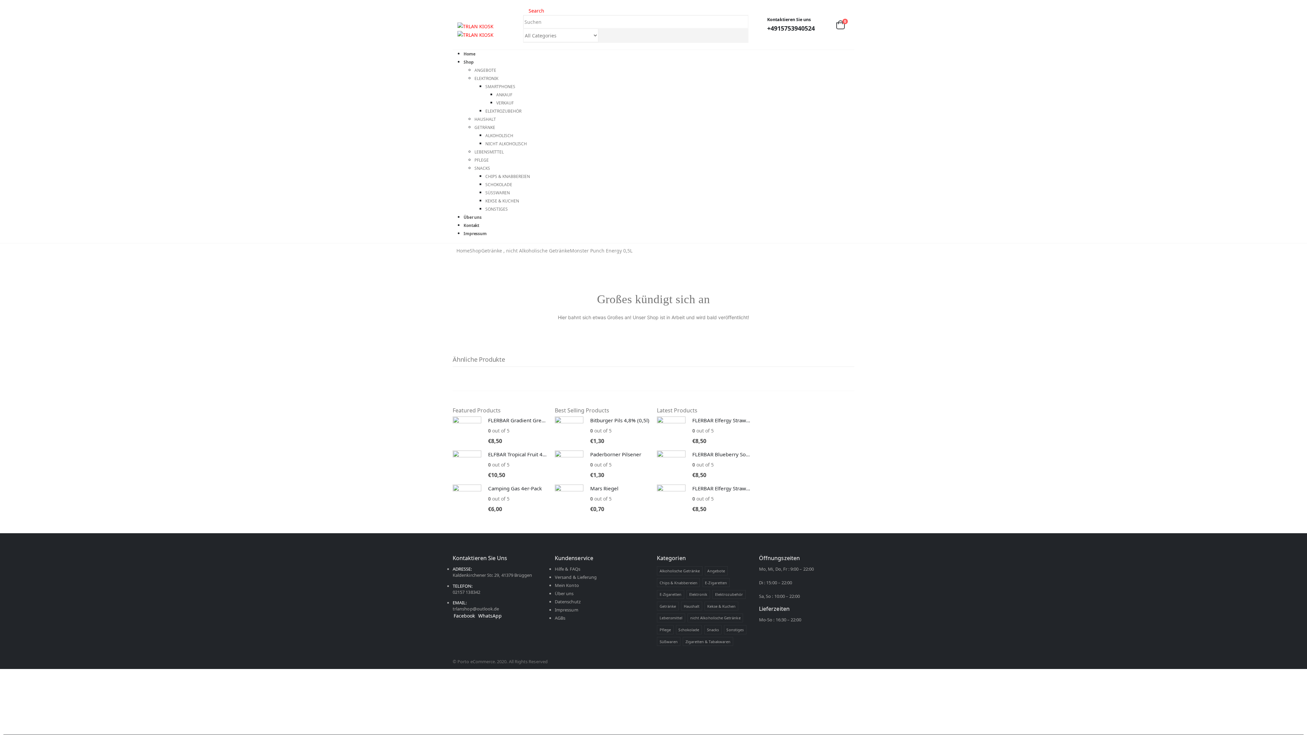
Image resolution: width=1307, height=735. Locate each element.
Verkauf (505, 103)
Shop (469, 62)
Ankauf (504, 95)
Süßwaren (497, 193)
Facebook (464, 615)
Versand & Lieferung (576, 577)
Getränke (484, 127)
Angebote (485, 70)
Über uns (564, 593)
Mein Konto (567, 585)
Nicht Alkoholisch (506, 144)
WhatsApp (490, 615)
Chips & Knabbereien (507, 176)
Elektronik (486, 78)
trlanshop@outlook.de (476, 609)
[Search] (605, 36)
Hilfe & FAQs (567, 569)
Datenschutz (568, 602)
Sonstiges (496, 209)
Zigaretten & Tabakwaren (708, 641)
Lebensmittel (489, 152)
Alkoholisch (499, 135)
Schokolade (498, 184)
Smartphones (500, 86)
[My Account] (825, 25)
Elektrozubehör (503, 111)
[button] (455, 16)
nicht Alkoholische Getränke (715, 617)
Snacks (482, 168)
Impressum (475, 233)
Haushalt (485, 119)
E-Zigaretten (716, 582)
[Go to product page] (467, 430)
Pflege (481, 160)
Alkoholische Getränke (680, 570)
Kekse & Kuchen (502, 201)
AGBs (560, 618)
